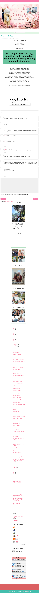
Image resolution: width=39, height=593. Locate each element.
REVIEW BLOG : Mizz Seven (17, 356)
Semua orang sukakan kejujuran (18, 431)
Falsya (5, 135)
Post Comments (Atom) (9, 201)
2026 (14, 328)
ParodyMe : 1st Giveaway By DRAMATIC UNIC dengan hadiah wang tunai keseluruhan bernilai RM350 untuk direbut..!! (21, 173)
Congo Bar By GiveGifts (17, 395)
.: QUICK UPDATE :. (15, 504)
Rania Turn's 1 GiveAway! (17, 442)
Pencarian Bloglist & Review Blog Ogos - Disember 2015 (18, 460)
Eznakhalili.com (15, 520)
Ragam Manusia (16, 349)
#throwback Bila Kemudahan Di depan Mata (18, 455)
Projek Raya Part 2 (16, 407)
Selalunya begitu (16, 409)
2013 (14, 471)
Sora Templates (18, 591)
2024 (14, 330)
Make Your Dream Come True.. (18, 414)
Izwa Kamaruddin (7, 155)
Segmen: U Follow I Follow (17, 381)
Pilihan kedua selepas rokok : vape (19, 416)
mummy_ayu (17, 529)
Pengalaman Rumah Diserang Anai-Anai (18, 512)
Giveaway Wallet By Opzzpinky (18, 418)
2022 (14, 333)
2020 (14, 335)
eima (5, 149)
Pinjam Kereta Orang (15, 38)
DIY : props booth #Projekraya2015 (19, 361)
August (15, 347)
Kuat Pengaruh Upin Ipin (17, 447)
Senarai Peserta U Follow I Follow (18, 373)
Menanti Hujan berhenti (17, 425)
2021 (14, 334)
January (15, 468)
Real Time (18, 578)
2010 (14, 474)
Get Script (16, 578)
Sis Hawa (25, 591)
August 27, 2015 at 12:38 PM (15, 155)
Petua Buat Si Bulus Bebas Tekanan (19, 404)
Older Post (35, 198)
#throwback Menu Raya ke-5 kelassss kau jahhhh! (18, 457)
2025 (14, 329)
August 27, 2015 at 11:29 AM (11, 135)
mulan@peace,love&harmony (18, 498)
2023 (14, 332)
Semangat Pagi (15, 406)
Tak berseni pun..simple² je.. (17, 434)
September (15, 346)
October (15, 345)
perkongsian (10, 38)
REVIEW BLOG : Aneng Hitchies (18, 359)
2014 (14, 470)
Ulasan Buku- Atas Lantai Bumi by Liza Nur (18, 517)
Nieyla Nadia (29, 591)
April (14, 465)
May (14, 463)
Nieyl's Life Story (14, 563)
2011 (14, 473)
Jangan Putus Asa (16, 385)
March (15, 466)
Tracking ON (21, 578)
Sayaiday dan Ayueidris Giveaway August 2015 (18, 445)
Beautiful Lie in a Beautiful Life (18, 486)
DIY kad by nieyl (16, 421)
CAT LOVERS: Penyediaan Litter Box (19, 433)
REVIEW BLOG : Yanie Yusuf (17, 363)
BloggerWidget (23, 544)
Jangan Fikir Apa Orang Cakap (18, 448)
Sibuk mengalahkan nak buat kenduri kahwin (18, 429)
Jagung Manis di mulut (17, 354)
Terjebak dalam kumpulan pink (18, 383)
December (15, 343)
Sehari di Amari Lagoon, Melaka (18, 490)
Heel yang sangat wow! (17, 400)
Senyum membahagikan (17, 390)
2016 (14, 340)
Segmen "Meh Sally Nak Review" (18, 386)
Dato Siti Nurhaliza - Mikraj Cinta (18, 393)
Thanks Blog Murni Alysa (17, 399)
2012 (14, 472)
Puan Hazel (17, 538)
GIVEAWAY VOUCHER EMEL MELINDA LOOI (17, 371)
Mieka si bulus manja (16, 427)
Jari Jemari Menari (16, 515)
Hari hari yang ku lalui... (17, 481)
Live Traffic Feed (19, 557)
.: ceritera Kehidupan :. (17, 503)
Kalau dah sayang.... (16, 450)
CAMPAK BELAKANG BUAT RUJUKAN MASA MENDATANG (18, 500)
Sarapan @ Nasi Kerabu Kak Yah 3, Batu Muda (18, 483)
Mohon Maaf (15, 413)
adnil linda (17, 535)
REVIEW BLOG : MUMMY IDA (18, 350)
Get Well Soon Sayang (17, 452)
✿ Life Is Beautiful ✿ (16, 507)
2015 (14, 341)
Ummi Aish (17, 532)
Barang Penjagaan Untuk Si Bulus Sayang (18, 439)
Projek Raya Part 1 (16, 411)
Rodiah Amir (15, 510)
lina (5, 141)
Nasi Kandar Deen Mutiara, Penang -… (18, 561)
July (14, 461)
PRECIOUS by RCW (16, 388)
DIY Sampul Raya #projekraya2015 (19, 375)
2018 (14, 338)
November (15, 344)
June (14, 462)
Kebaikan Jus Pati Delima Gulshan (18, 441)
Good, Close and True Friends (18, 367)
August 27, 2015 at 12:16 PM (10, 141)
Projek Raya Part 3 (16, 402)
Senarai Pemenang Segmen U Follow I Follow (18, 365)
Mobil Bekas (14, 591)
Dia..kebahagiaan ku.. (16, 369)
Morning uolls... (15, 377)
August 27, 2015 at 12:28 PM (10, 149)
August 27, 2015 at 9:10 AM (14, 117)
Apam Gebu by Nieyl (16, 392)
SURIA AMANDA (15, 493)
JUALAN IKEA (15, 436)
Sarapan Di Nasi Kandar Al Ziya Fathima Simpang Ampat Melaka (18, 495)
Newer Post (3, 198)
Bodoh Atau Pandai (16, 357)
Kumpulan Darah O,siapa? (17, 420)
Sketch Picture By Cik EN (17, 423)
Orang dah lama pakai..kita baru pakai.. (18, 379)
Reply (5, 120)
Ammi (16, 541)
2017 (14, 339)
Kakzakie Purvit (7, 117)
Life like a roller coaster (17, 397)
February (15, 467)
